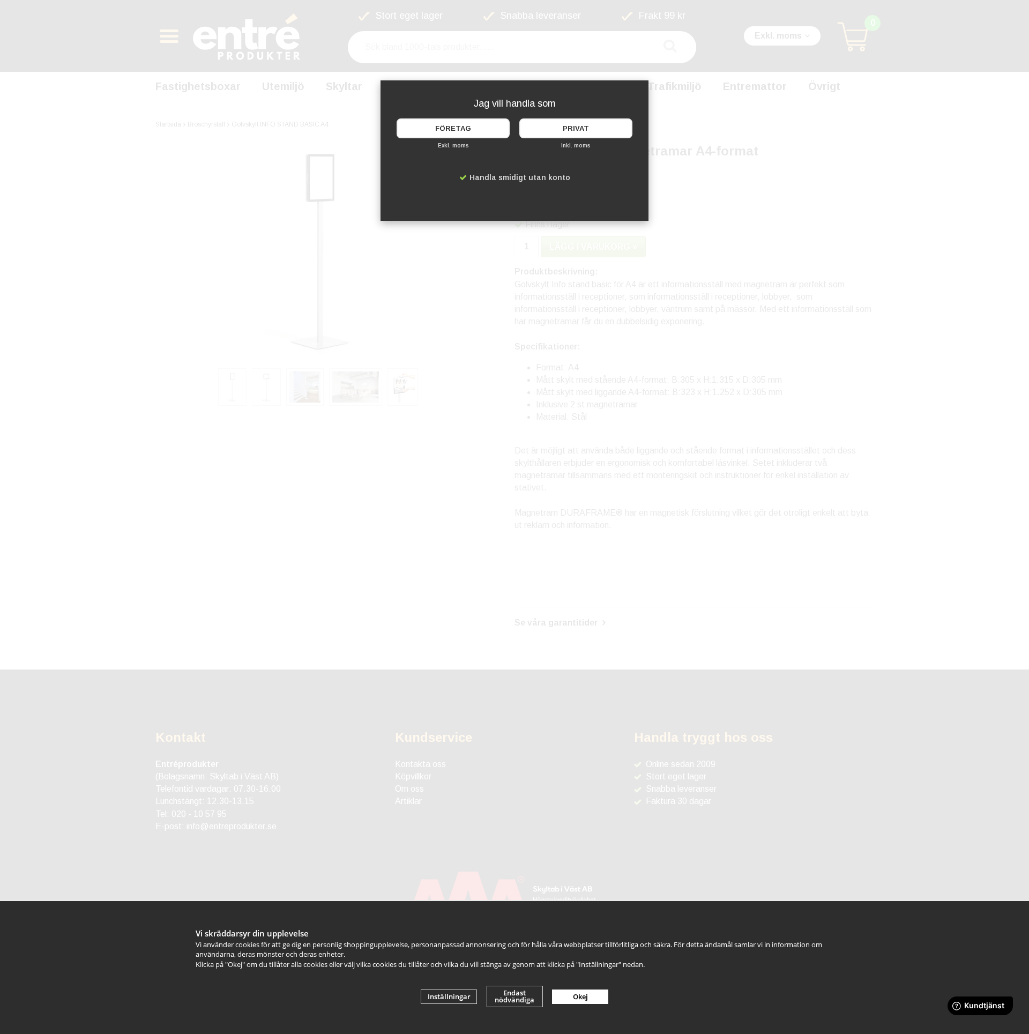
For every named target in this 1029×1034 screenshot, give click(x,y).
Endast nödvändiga (514, 996)
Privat (576, 128)
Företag (453, 128)
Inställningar (449, 996)
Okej (580, 996)
